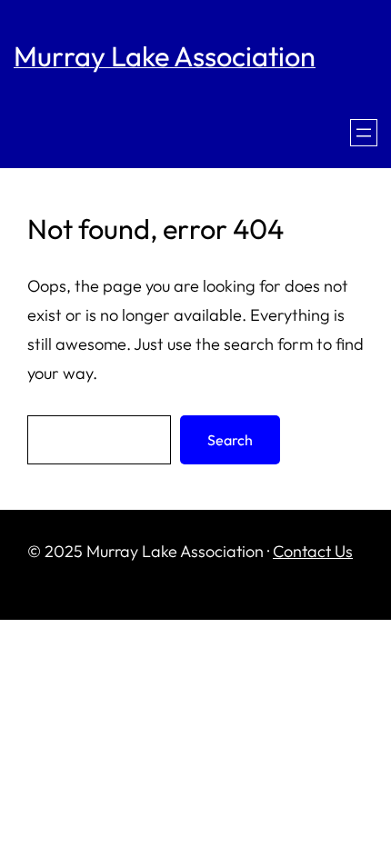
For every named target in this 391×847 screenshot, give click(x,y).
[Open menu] (363, 132)
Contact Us (313, 551)
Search (230, 440)
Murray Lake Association (165, 56)
